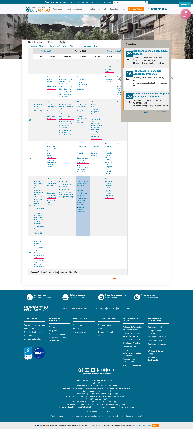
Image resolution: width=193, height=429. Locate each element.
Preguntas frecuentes (132, 365)
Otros (150, 347)
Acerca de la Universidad (34, 325)
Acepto (155, 425)
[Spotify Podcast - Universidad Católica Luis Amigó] (166, 9)
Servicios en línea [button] (117, 9)
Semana (87, 46)
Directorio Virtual (105, 332)
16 (118, 101)
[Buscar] (146, 2)
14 (92, 101)
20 (78, 144)
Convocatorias (79, 332)
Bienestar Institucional (33, 332)
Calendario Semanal (58, 46)
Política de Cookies (131, 347)
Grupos (76, 328)
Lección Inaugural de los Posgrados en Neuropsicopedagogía (66, 195)
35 (30, 206)
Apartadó (75, 2)
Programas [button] (57, 9)
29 (106, 178)
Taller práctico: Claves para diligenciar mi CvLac (51, 84)
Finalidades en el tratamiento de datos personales (132, 353)
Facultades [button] (90, 9)
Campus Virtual (135, 9)
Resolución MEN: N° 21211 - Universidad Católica (96, 386)
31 (30, 66)
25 (48, 178)
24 (35, 178)
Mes (78, 46)
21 (92, 144)
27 (78, 178)
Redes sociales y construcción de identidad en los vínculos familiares (82, 186)
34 (30, 158)
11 (48, 101)
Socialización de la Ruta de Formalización (51, 195)
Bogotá (85, 2)
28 (92, 178)
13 (78, 101)
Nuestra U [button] (102, 9)
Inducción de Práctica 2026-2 (51, 116)
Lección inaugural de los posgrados (96, 112)
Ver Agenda (161, 112)
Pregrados (53, 327)
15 (106, 101)
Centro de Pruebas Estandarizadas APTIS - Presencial (82, 118)
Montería (107, 2)
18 (48, 144)
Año (71, 46)
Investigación (80, 318)
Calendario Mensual (37, 46)
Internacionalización (32, 339)
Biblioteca (28, 335)
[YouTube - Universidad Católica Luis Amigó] (155, 9)
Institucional (29, 328)
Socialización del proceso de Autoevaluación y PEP (66, 133)
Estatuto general (155, 327)
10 (35, 101)
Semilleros (77, 325)
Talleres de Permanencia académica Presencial (147, 72)
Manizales (96, 2)
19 (60, 144)
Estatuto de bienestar (157, 344)
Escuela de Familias (67, 189)
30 (118, 178)
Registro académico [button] (73, 9)
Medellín (120, 308)
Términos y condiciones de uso (96, 411)
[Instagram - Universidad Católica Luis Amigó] (149, 9)
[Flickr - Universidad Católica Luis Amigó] (163, 9)
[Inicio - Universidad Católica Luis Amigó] (38, 9)
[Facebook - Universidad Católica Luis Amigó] (152, 9)
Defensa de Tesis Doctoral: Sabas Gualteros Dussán (65, 82)
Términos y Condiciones (133, 343)
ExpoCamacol (65, 181)
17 (35, 144)
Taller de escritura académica (80, 209)
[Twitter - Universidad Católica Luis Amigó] (159, 9)
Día (95, 46)
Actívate (81, 79)
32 (30, 86)
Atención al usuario (106, 335)
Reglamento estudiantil (157, 337)
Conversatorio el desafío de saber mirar (65, 116)
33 (30, 120)
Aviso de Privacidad (131, 339)
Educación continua (57, 334)
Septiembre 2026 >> (115, 51)
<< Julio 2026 (45, 51)
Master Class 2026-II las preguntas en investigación (66, 94)
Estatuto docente (155, 340)
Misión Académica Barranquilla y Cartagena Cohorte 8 (151, 95)
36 (30, 252)
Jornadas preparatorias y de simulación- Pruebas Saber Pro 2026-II (109, 153)
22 (106, 144)
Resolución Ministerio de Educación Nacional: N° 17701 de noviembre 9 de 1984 (96, 388)
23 (118, 144)
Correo (101, 328)
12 (60, 101)
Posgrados (53, 330)
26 (60, 178)
